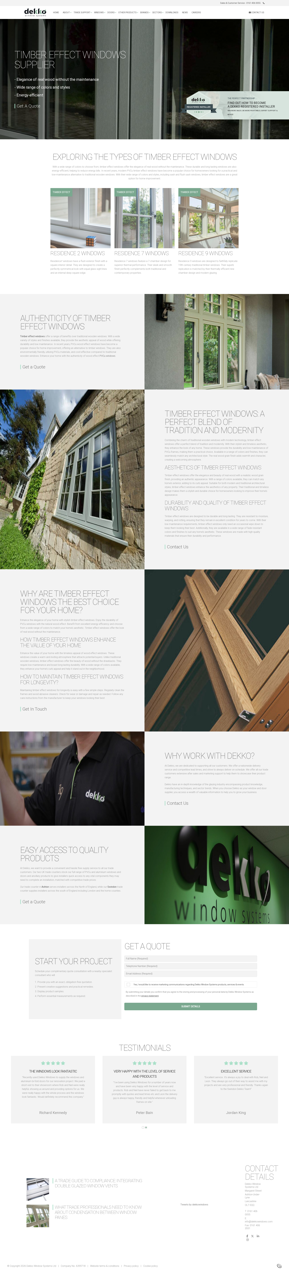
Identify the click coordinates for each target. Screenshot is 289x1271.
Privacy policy (131, 1266)
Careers (196, 12)
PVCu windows (107, 355)
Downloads (172, 12)
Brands (144, 12)
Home (56, 12)
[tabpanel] (236, 1089)
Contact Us (177, 547)
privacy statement (150, 996)
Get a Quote (33, 367)
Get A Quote (28, 106)
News (185, 12)
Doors (111, 12)
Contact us (257, 12)
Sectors (157, 12)
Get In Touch (34, 709)
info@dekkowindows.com (259, 1221)
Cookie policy (150, 1266)
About (66, 12)
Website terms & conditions (104, 1266)
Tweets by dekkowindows (194, 1204)
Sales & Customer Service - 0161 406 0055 (240, 3)
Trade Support (82, 12)
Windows (99, 12)
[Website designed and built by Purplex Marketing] (279, 1265)
